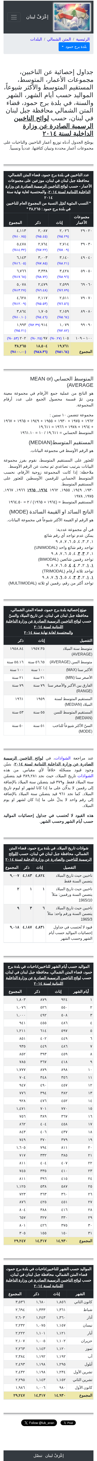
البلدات (36, 39)
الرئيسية (83, 39)
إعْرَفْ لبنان (37, 16)
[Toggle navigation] (13, 17)
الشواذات (63, 758)
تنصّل (37, 1455)
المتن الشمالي (59, 39)
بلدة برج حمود (76, 47)
